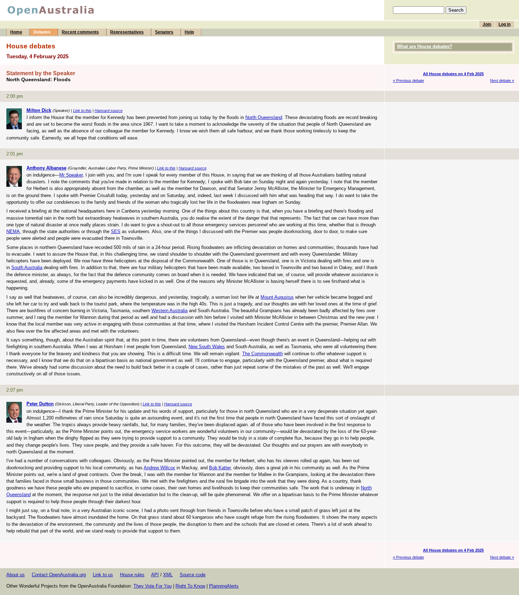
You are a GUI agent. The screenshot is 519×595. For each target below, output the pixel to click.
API (155, 574)
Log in (505, 24)
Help (189, 32)
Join (487, 24)
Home (16, 32)
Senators (164, 32)
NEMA (13, 231)
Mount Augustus (277, 297)
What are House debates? (424, 46)
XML (168, 574)
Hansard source (109, 110)
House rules (132, 574)
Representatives (127, 32)
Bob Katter (220, 467)
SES (115, 231)
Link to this (82, 110)
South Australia (26, 267)
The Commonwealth (262, 353)
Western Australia (169, 310)
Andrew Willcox (159, 467)
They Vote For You (152, 586)
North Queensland (263, 117)
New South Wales (207, 346)
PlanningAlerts (224, 586)
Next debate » (502, 80)
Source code (192, 574)
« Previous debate (408, 80)
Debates (42, 32)
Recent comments (80, 32)
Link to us (103, 574)
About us (15, 574)
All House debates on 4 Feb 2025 (453, 74)
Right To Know (190, 586)
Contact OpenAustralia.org (59, 574)
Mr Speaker (71, 175)
